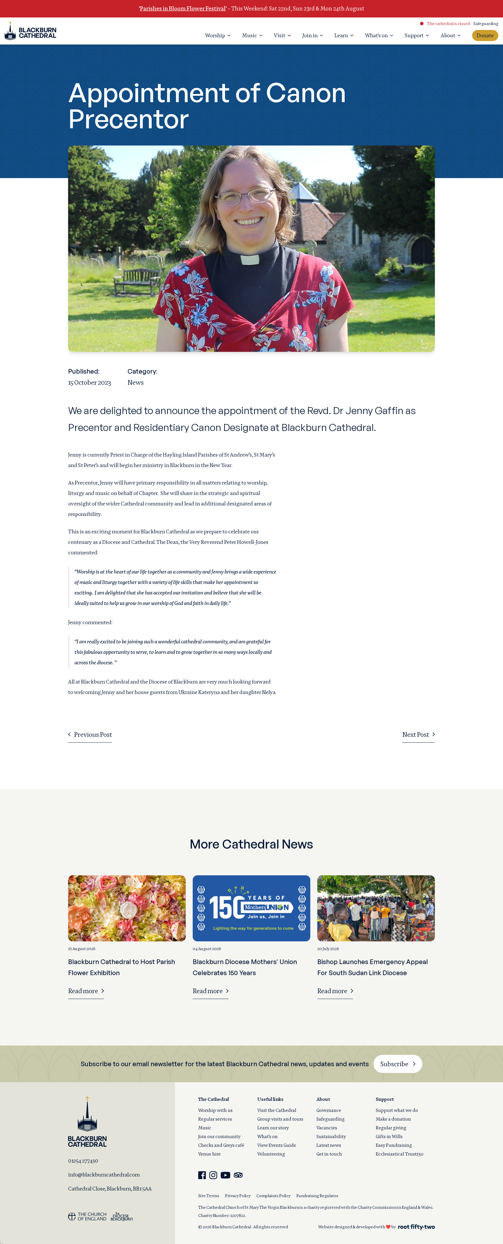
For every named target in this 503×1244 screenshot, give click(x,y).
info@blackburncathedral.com (104, 1174)
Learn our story (273, 1128)
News (135, 382)
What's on (267, 1136)
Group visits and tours (280, 1119)
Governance (328, 1110)
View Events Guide (276, 1145)
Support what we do (397, 1110)
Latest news (328, 1145)
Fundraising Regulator (317, 1195)
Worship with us (215, 1110)
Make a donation (393, 1119)
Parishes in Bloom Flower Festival (183, 8)
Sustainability (331, 1136)
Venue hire (209, 1154)
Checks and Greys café (221, 1145)
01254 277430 (83, 1160)
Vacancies (326, 1128)
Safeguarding (485, 23)
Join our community (219, 1136)
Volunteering (271, 1154)
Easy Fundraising (394, 1145)
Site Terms (208, 1195)
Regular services (215, 1119)
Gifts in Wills (389, 1136)
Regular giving (391, 1128)
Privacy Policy (238, 1195)
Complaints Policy (273, 1195)
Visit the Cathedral (276, 1110)
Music (204, 1128)
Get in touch (329, 1154)
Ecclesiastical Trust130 (400, 1154)
